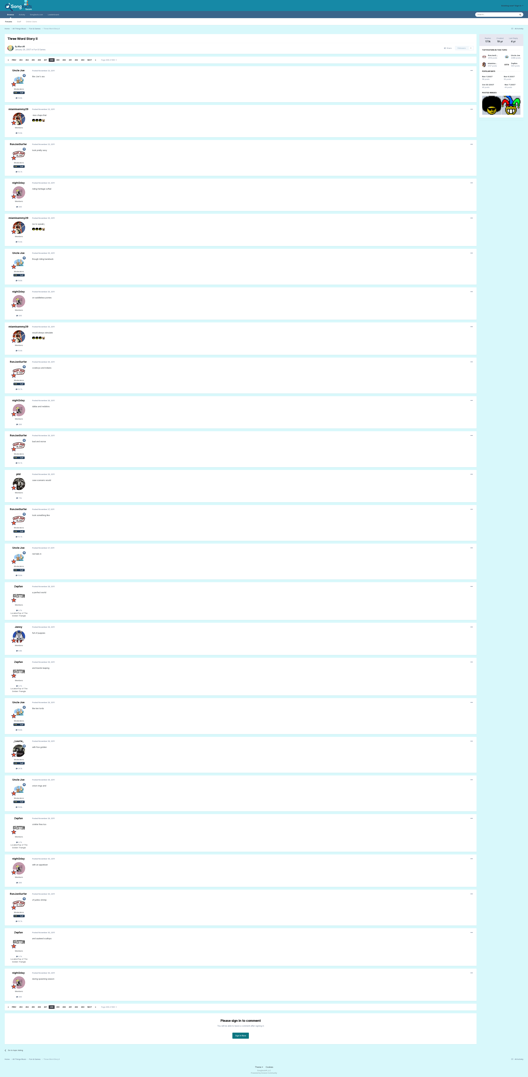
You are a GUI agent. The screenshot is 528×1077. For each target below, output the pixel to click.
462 (76, 60)
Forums (8, 21)
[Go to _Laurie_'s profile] (19, 751)
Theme (258, 1067)
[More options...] (471, 70)
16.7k (19, 172)
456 (39, 60)
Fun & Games (40, 49)
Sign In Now (240, 1035)
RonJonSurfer (18, 144)
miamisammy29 (18, 109)
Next (89, 60)
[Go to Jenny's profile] (19, 636)
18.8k (19, 98)
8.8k (20, 651)
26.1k (20, 768)
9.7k (20, 610)
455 (33, 60)
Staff (19, 21)
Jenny (18, 626)
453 (20, 60)
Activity (22, 14)
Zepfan (18, 586)
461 (70, 60)
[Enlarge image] (33, 120)
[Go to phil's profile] (19, 484)
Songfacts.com (36, 14)
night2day (18, 182)
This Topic (509, 14)
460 (64, 60)
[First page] (8, 60)
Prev (14, 60)
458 (51, 60)
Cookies (269, 1067)
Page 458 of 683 (108, 60)
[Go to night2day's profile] (19, 192)
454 (27, 60)
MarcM (21, 46)
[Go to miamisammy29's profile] (19, 119)
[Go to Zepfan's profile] (19, 596)
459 (57, 60)
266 (20, 207)
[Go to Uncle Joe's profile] (19, 80)
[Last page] (95, 60)
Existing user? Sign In (511, 6)
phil (18, 474)
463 (82, 60)
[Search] (520, 14)
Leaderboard (53, 14)
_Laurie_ (18, 741)
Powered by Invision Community (264, 1073)
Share (449, 48)
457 (45, 60)
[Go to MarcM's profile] (10, 48)
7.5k (20, 498)
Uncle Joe (18, 70)
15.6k (19, 133)
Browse (10, 14)
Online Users (31, 21)
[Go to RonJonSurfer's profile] (19, 154)
